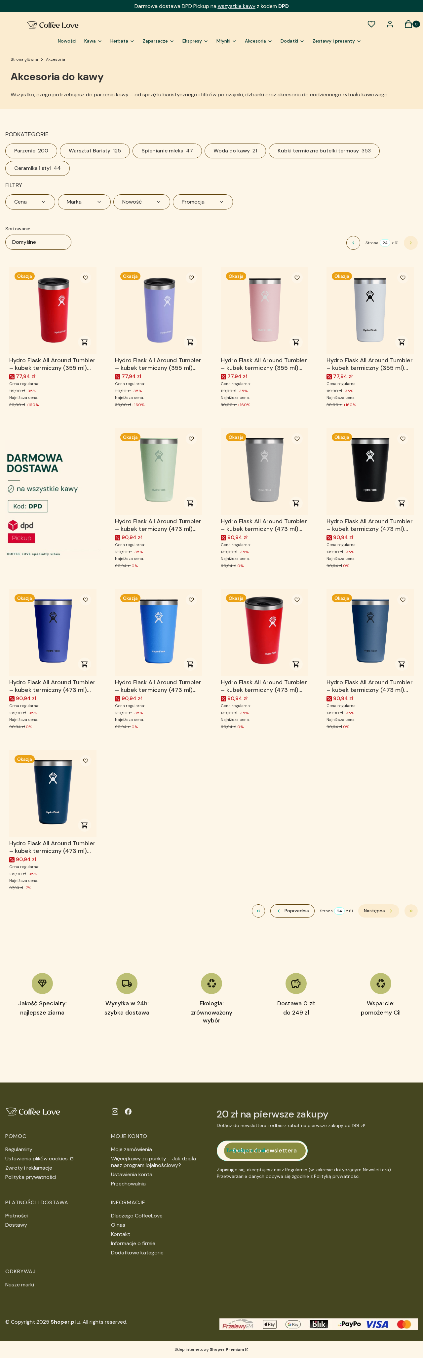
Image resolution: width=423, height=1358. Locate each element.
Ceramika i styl (37, 168)
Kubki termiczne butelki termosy (324, 150)
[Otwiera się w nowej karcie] (115, 1112)
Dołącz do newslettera (265, 1150)
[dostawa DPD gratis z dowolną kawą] (52, 499)
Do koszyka (84, 342)
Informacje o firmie (133, 1243)
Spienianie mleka (167, 150)
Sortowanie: (18, 229)
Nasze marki (19, 1284)
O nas (118, 1224)
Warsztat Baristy (95, 150)
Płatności (16, 1215)
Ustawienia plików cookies (37, 1158)
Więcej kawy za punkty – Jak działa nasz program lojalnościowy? (153, 1162)
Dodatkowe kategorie (137, 1252)
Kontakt (120, 1234)
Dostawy (16, 1224)
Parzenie (31, 150)
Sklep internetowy (209, 1349)
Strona (371, 242)
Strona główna (24, 59)
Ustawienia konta (131, 1174)
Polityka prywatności (30, 1177)
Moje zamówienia (131, 1149)
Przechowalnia (128, 1183)
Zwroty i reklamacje (28, 1167)
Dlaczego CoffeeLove (137, 1215)
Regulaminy (18, 1149)
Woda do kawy (235, 150)
